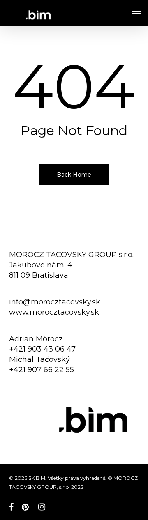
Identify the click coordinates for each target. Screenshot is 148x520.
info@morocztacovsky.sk (54, 301)
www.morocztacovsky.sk (54, 312)
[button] (136, 13)
